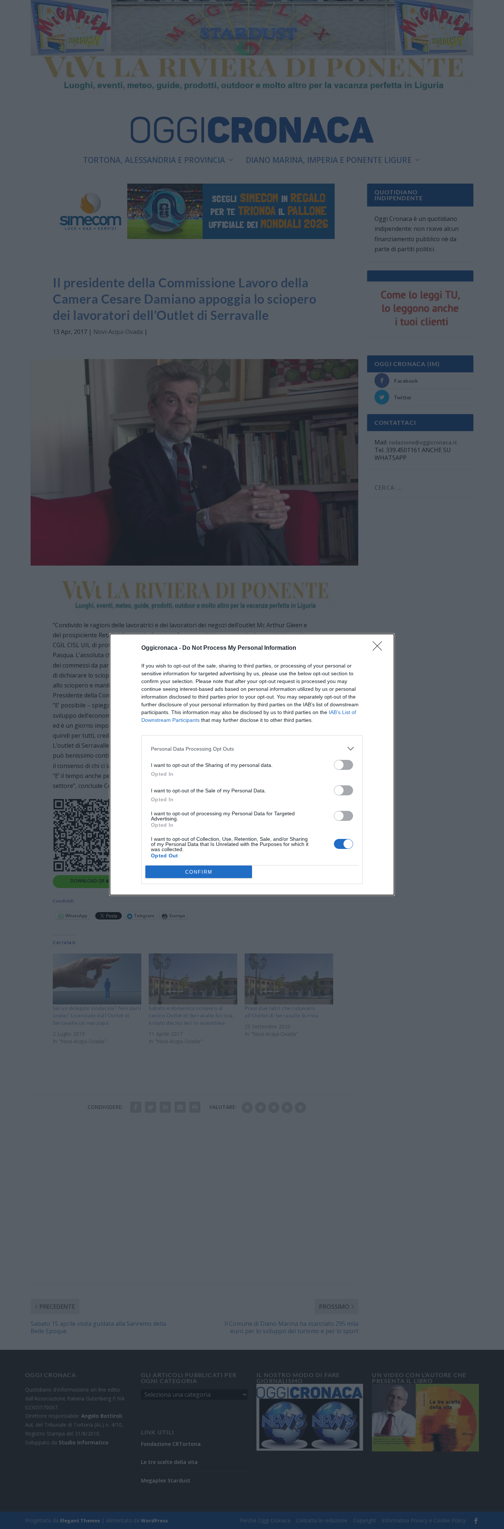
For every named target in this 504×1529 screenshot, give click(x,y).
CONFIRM (199, 872)
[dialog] (252, 764)
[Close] (380, 648)
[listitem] (252, 748)
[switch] (343, 765)
